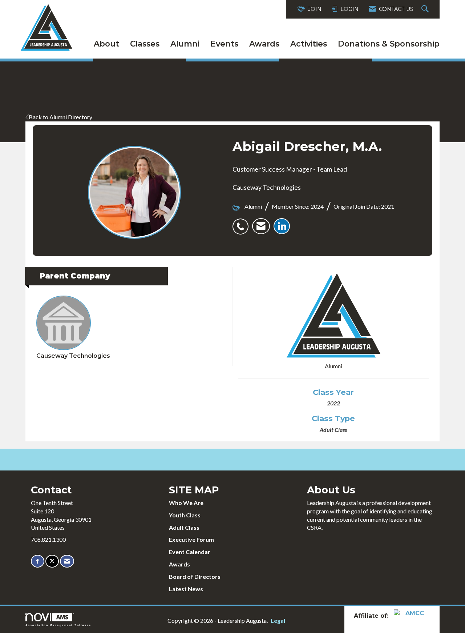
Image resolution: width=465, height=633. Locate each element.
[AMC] (412, 615)
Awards (264, 43)
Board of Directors (195, 576)
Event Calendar (189, 551)
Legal (278, 620)
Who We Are (186, 502)
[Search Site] (425, 9)
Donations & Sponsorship (389, 43)
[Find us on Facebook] (37, 561)
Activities (308, 43)
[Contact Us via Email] (67, 561)
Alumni (184, 43)
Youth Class (185, 515)
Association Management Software (58, 625)
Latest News (186, 588)
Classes (144, 43)
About (106, 43)
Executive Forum (191, 539)
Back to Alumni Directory (60, 116)
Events (224, 43)
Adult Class (184, 527)
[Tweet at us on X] (52, 561)
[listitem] (242, 222)
